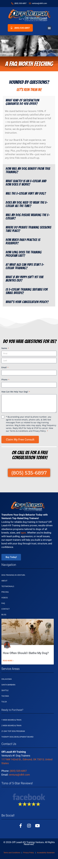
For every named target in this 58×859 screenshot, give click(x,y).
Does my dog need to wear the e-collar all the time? (27, 204)
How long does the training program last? (24, 254)
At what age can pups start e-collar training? (25, 266)
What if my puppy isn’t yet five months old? (25, 278)
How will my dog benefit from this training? (28, 170)
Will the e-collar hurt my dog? (26, 193)
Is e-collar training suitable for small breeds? (27, 291)
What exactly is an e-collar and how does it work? (26, 182)
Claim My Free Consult (20, 439)
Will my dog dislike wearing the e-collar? (28, 216)
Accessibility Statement (46, 853)
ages (23, 532)
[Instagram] (29, 825)
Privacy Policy (39, 431)
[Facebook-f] (20, 825)
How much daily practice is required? (23, 241)
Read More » (8, 661)
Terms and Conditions (12, 853)
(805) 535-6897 (18, 770)
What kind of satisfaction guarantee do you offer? (22, 102)
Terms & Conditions (19, 431)
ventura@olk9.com (19, 774)
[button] (49, 28)
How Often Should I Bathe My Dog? (26, 653)
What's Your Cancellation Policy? (27, 302)
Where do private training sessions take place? (28, 229)
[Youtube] (37, 825)
